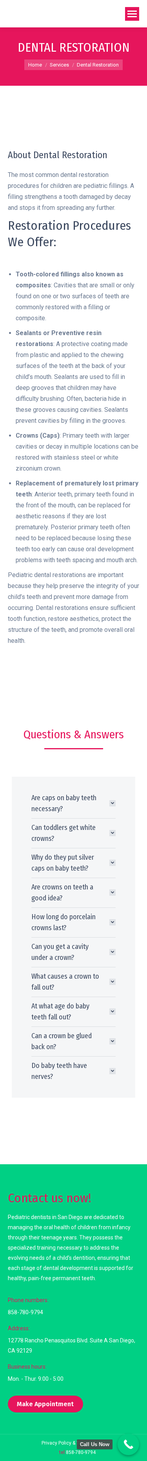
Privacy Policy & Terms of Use (73, 1443)
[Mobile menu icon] (132, 14)
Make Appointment (45, 1404)
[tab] (73, 803)
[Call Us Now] (128, 1444)
